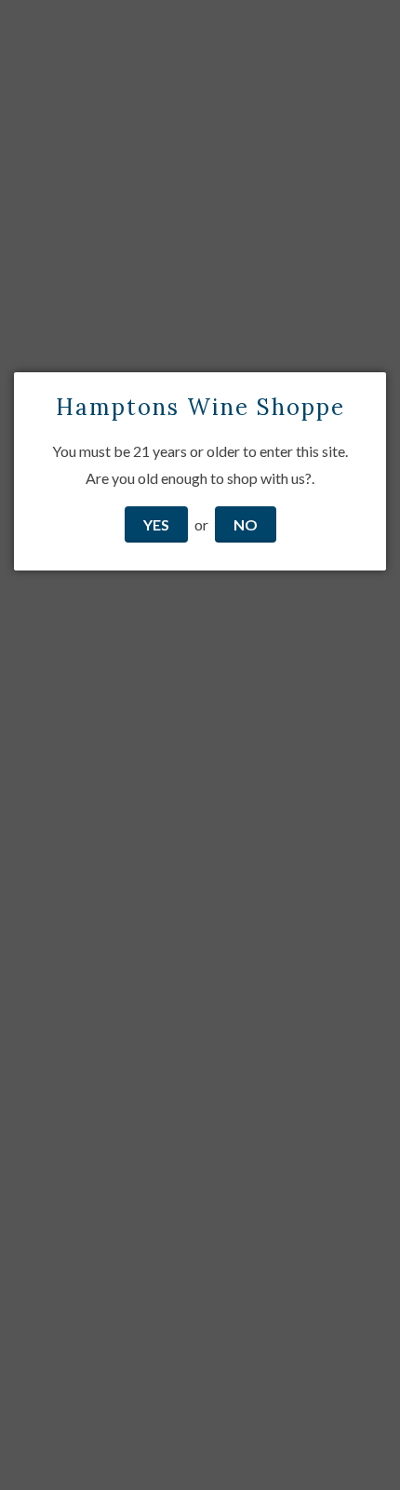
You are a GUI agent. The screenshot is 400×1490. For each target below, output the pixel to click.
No (245, 524)
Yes (156, 524)
